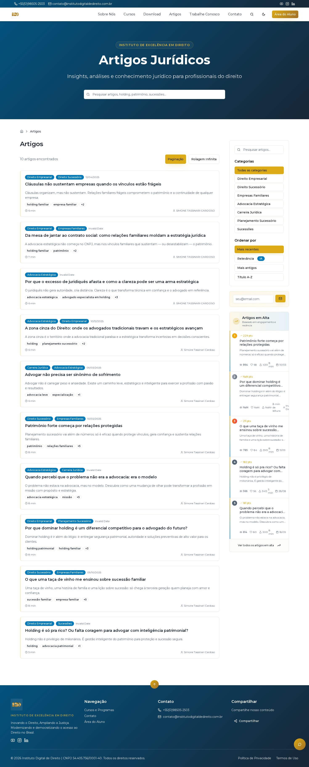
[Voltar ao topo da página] (154, 684)
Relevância (249, 259)
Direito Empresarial (252, 179)
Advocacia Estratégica (253, 204)
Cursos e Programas (99, 710)
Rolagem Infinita (204, 159)
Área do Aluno (285, 14)
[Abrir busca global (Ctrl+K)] (251, 14)
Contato (235, 14)
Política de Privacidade (254, 758)
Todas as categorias (252, 170)
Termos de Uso (287, 758)
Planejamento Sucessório (256, 221)
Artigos (175, 14)
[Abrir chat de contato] (300, 744)
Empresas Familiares (253, 195)
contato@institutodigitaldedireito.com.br (82, 4)
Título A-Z (244, 277)
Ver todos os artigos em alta (256, 545)
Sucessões (245, 229)
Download (152, 14)
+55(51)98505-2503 (31, 4)
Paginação (176, 159)
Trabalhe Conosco (204, 14)
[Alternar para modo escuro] (263, 14)
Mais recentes (248, 249)
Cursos (129, 14)
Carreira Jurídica (249, 212)
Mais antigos (247, 268)
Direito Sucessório (251, 187)
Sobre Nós (106, 14)
